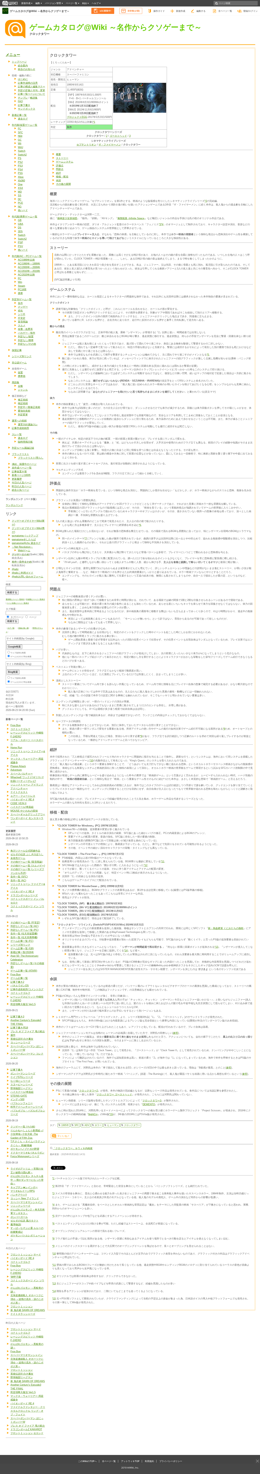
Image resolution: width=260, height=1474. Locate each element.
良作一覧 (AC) (18, 880)
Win (20, 282)
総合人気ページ (20, 490)
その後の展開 (63, 184)
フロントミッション (21, 1306)
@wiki (15, 569)
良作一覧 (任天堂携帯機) (23, 937)
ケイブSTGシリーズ (21, 1077)
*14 (126, 950)
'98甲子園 (15, 1276)
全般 (20, 386)
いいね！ (64, 1136)
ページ (32, 617)
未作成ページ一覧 (22, 467)
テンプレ (23, 97)
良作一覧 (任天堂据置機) (23, 933)
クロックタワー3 (152, 1100)
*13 (216, 946)
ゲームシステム (64, 161)
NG (20, 206)
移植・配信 (62, 176)
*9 (141, 736)
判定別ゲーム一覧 (22, 299)
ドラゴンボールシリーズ (24, 895)
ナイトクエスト (19, 792)
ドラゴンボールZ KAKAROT (26, 1429)
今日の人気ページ (22, 482)
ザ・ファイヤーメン (110, 144)
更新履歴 (17, 478)
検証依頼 (23, 403)
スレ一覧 (17, 434)
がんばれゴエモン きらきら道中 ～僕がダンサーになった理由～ (26, 1180)
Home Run (16, 747)
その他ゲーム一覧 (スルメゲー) (27, 865)
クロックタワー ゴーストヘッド (114, 1094)
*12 (145, 865)
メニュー (13, 55)
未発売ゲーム (17, 858)
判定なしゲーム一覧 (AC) (24, 926)
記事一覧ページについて (31, 94)
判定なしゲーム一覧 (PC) (24, 930)
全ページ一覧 (225, 11)
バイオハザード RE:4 (22, 799)
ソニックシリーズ (20, 1205)
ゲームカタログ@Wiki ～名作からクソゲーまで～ (39, 11)
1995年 (65, 1125)
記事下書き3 (17, 1016)
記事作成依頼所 (20, 428)
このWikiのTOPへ (87, 1461)
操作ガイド (159, 11)
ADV (87, 1125)
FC (19, 128)
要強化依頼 (24, 410)
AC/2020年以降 (26, 274)
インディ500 (17, 1099)
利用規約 (149, 1461)
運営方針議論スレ (28, 424)
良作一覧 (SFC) (19, 876)
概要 (58, 154)
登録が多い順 (23, 628)
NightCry (93, 1114)
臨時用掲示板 (25, 441)
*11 (162, 861)
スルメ (21, 325)
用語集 (15, 382)
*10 (91, 760)
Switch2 (22, 154)
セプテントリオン (86, 144)
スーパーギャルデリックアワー (27, 814)
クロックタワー (39, 33)
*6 (140, 525)
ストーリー (62, 158)
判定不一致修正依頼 (29, 407)
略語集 (33, 97)
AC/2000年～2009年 (29, 267)
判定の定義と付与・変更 (31, 90)
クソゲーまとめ (20, 554)
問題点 (59, 169)
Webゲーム (24, 550)
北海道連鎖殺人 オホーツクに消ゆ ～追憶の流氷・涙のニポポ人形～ (26, 1299)
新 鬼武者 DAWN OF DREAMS (27, 1310)
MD (20, 191)
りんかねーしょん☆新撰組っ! (26, 1130)
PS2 (20, 162)
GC (20, 139)
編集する (201, 11)
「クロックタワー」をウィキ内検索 (73, 1148)
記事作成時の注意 (28, 82)
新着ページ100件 (21, 475)
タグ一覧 (10, 628)
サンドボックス (26, 108)
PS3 (20, 165)
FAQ (20, 101)
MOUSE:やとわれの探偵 (24, 810)
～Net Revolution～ (22, 546)
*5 (208, 354)
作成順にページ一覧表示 (35, 599)
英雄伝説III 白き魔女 (21, 1038)
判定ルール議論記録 (23, 447)
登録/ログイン (250, 11)
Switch (21, 150)
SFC (20, 132)
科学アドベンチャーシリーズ (26, 1106)
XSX (20, 188)
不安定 (21, 318)
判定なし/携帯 (25, 340)
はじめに (23, 79)
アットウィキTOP (130, 1461)
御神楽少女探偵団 (67, 218)
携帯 (20, 293)
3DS (20, 231)
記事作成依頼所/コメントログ (26, 989)
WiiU (20, 147)
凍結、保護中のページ (24, 464)
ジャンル (23, 389)
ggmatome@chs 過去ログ (26, 543)
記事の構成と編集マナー (31, 86)
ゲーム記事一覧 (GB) (22, 948)
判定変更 (23, 414)
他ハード (23, 210)
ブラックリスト (20, 454)
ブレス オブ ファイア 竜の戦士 (27, 1031)
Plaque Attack (18, 766)
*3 (160, 224)
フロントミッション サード (25, 1254)
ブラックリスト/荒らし (30, 457)
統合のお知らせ (26, 69)
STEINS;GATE (18, 1095)
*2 (206, 201)
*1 (94, 122)
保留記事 (17, 350)
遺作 (12, 1035)
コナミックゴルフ (20, 729)
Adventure (16, 769)
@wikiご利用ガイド (22, 572)
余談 (58, 180)
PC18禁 (22, 289)
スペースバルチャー (21, 773)
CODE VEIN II (18, 803)
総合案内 (23, 65)
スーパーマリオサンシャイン (26, 1202)
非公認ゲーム (19, 362)
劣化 (20, 310)
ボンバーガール (19, 1217)
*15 (111, 1114)
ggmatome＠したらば (24, 539)
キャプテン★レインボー (24, 1187)
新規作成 (180, 11)
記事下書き (24, 105)
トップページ (19, 61)
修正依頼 (23, 399)
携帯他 (21, 376)
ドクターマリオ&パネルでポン (27, 1152)
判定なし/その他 (27, 344)
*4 (162, 224)
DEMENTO (149, 1104)
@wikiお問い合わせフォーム (27, 576)
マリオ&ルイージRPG (22, 1191)
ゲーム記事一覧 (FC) (21, 941)
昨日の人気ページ (22, 486)
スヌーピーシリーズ (21, 1084)
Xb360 (21, 180)
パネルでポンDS (19, 985)
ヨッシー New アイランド (24, 1198)
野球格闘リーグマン (21, 1088)
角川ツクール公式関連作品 (25, 850)
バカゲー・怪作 (26, 332)
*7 (85, 538)
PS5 (20, 173)
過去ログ (23, 118)
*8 (224, 728)
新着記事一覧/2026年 (22, 952)
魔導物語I (15, 1224)
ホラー (98, 1125)
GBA (20, 224)
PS (19, 158)
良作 (20, 303)
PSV (20, 246)
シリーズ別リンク (22, 356)
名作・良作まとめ (22, 561)
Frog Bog (15, 725)
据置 (20, 372)
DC (19, 199)
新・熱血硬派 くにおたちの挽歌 (225, 928)
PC (19, 278)
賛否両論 (23, 321)
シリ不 (21, 314)
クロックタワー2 (88, 1090)
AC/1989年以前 (26, 259)
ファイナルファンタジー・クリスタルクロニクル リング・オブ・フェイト (27, 1411)
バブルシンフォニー (21, 1103)
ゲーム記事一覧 (19, 978)
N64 (20, 136)
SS (19, 195)
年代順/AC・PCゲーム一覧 (27, 256)
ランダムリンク (14, 505)
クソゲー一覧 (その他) (22, 1126)
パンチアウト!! (18, 1194)
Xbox (21, 177)
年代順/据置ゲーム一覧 (24, 125)
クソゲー (23, 306)
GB (20, 220)
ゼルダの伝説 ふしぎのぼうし (26, 854)
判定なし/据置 (25, 336)
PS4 (20, 169)
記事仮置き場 (19, 471)
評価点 (59, 165)
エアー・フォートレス (22, 795)
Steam (21, 285)
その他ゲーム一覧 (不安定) (25, 922)
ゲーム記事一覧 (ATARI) (23, 970)
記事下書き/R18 (19, 1027)
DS (19, 227)
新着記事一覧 (19, 115)
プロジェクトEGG (77, 117)
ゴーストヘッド (118, 135)
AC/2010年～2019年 (29, 271)
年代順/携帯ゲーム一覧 (24, 216)
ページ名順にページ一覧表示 (18, 603)
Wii (19, 143)
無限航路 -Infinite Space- (131, 218)
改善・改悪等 (25, 329)
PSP (20, 242)
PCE (20, 202)
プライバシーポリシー (170, 1461)
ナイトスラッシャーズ (22, 1314)
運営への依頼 (19, 420)
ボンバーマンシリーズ (22, 1073)
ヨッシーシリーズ (20, 1042)
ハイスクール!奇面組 (21, 807)
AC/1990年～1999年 (29, 263)
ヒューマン (113, 1125)
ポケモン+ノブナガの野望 (24, 1148)
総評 (58, 173)
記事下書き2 (17, 982)
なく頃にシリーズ (20, 1081)
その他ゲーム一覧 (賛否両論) (26, 861)
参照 (175, 1033)
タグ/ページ (17, 617)
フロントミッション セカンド (26, 1433)
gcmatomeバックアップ (25, 535)
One (20, 184)
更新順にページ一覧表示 (15, 599)
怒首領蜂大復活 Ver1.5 (23, 1004)
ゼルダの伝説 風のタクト (24, 1220)
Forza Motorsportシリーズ (24, 1156)
